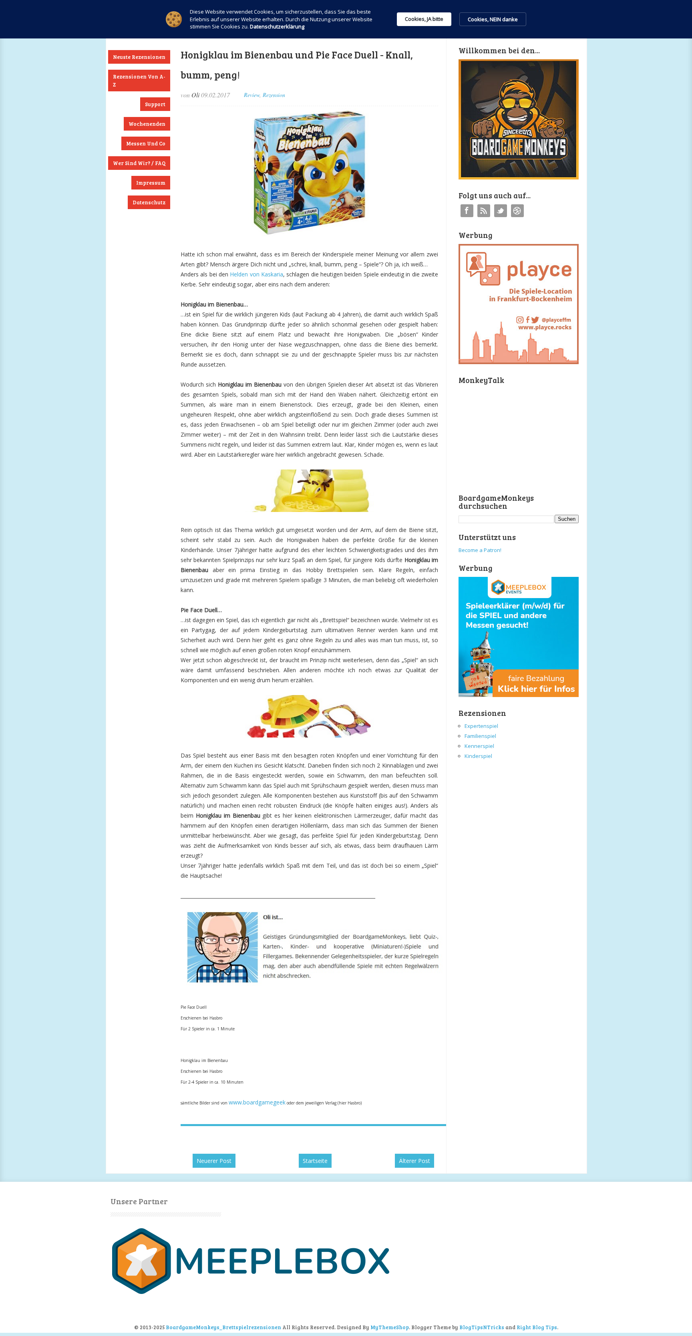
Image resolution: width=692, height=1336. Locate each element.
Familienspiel (480, 736)
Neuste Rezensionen (139, 56)
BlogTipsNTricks (481, 1327)
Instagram (517, 210)
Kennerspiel (479, 746)
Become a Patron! (480, 550)
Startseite (315, 1161)
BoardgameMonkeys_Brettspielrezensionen (223, 1327)
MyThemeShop (389, 1327)
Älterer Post (414, 1161)
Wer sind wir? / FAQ (139, 163)
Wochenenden (147, 123)
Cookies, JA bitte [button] (424, 18)
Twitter (500, 210)
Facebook (467, 210)
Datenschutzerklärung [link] (277, 26)
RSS (483, 210)
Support (155, 104)
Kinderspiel (478, 756)
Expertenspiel (481, 725)
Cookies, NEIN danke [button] (493, 19)
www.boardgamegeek (257, 1102)
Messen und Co (145, 143)
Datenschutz (149, 202)
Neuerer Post (214, 1161)
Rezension (274, 95)
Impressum (150, 182)
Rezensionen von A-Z (139, 80)
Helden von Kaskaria (256, 274)
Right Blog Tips (537, 1327)
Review (252, 95)
